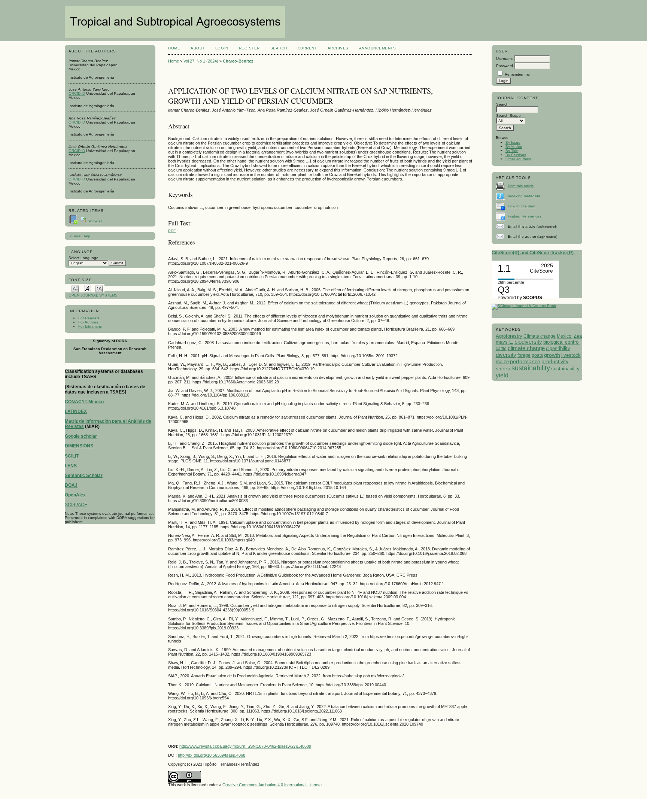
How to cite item (521, 206)
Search (278, 48)
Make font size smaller (75, 288)
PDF (172, 231)
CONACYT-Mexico (84, 401)
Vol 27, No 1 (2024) (200, 61)
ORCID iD (77, 93)
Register (249, 48)
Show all (94, 221)
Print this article (521, 186)
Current (307, 48)
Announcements (377, 48)
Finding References (524, 216)
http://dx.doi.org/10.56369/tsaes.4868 (211, 755)
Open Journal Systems (93, 295)
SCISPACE (76, 504)
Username (505, 59)
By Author (513, 147)
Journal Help (79, 236)
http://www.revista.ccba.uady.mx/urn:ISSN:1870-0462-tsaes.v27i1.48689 (245, 746)
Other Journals (518, 159)
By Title (511, 151)
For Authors (88, 322)
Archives (338, 48)
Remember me (517, 74)
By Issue (512, 142)
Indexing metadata (524, 196)
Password (504, 66)
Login (221, 48)
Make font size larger (99, 288)
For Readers (89, 318)
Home (174, 48)
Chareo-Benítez (238, 61)
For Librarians (90, 326)
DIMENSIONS (79, 446)
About (198, 48)
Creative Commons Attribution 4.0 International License (272, 785)
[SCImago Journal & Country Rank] (524, 306)
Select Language (83, 258)
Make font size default (87, 288)
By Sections (515, 155)
